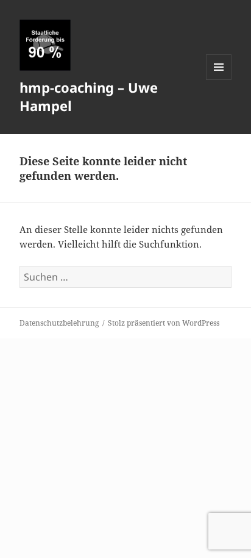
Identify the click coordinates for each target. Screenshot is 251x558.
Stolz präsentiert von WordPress (163, 323)
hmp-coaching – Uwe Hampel (88, 96)
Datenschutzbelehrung (59, 323)
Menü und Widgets (219, 79)
